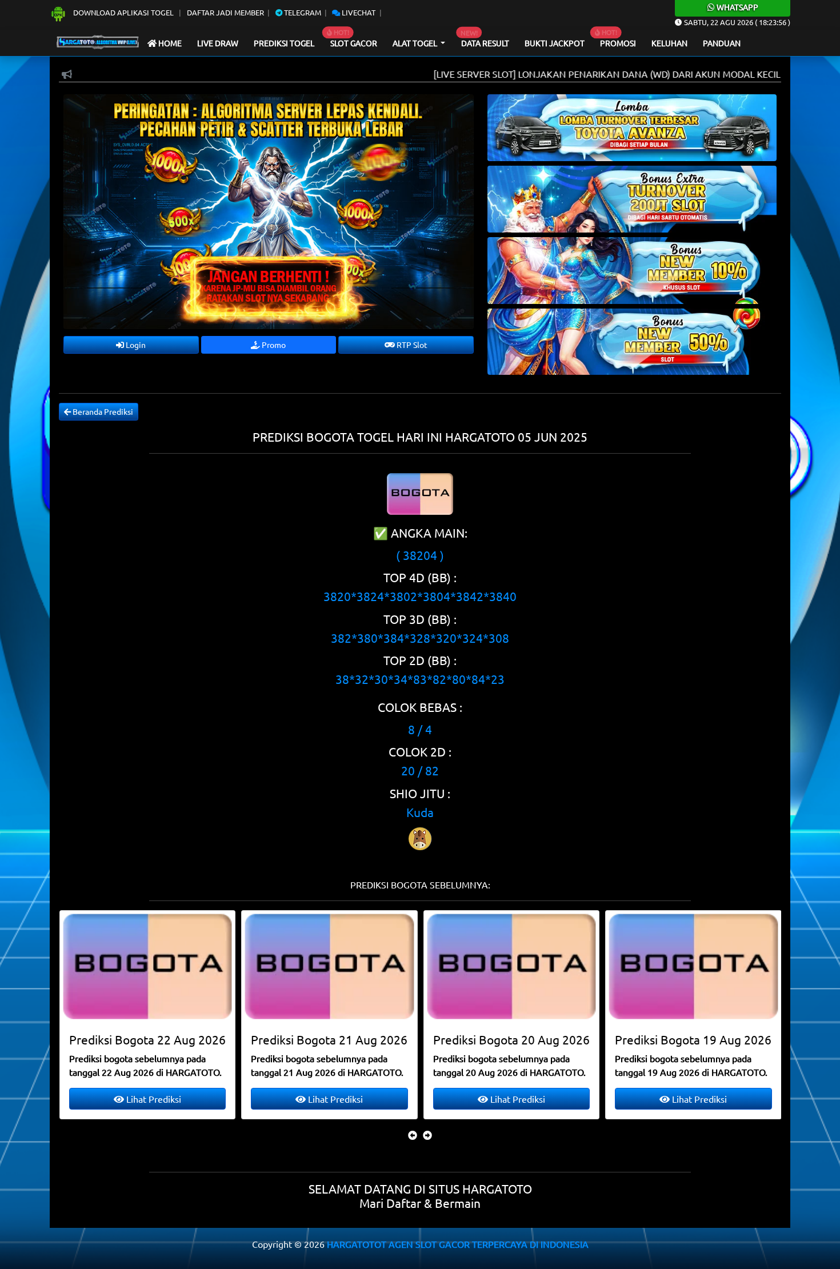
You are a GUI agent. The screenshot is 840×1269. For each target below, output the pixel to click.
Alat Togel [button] (416, 43)
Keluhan (669, 43)
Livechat (357, 12)
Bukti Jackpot (555, 43)
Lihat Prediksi (152, 1098)
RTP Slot (411, 344)
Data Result (485, 43)
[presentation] (412, 1135)
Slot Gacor (353, 43)
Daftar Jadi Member (225, 12)
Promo (273, 344)
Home (169, 43)
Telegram (301, 12)
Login (135, 344)
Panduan (722, 43)
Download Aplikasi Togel (123, 12)
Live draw (217, 43)
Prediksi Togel (284, 43)
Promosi (618, 43)
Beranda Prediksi (102, 411)
